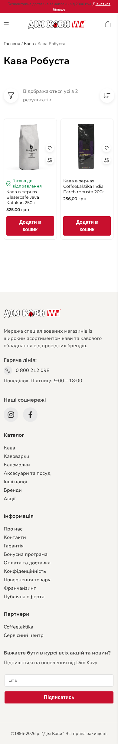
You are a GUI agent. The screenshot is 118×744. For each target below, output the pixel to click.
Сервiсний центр (24, 635)
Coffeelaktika (18, 627)
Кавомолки (17, 465)
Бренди (13, 490)
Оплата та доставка (27, 563)
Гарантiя (14, 546)
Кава (9, 448)
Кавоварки (16, 456)
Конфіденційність (25, 571)
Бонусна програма (26, 554)
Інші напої (15, 481)
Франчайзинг (20, 588)
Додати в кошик (30, 226)
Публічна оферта (24, 596)
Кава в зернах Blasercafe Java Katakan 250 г (22, 197)
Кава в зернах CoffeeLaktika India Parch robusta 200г (83, 186)
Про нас (13, 529)
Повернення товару (27, 579)
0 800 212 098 (33, 370)
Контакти (15, 537)
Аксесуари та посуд (27, 473)
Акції (9, 498)
